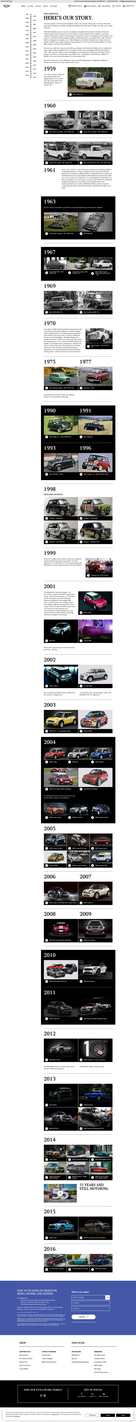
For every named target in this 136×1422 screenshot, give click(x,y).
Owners (45, 6)
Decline (108, 1415)
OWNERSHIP (98, 1352)
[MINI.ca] (5, 6)
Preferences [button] (17, 1416)
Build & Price (130, 6)
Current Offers (46, 1355)
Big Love (74, 1358)
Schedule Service (76, 6)
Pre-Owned (53, 6)
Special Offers (105, 6)
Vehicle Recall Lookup (101, 1372)
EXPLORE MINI (76, 1352)
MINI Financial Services (49, 1362)
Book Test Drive (91, 6)
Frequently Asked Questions (80, 1362)
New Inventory (23, 1355)
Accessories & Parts (100, 1362)
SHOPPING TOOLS (25, 1352)
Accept (123, 1415)
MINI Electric (76, 1355)
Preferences (92, 1415)
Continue (82, 1317)
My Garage (97, 1369)
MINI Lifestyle (98, 1365)
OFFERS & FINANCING (49, 1352)
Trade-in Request (47, 1358)
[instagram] (44, 1395)
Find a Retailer (23, 1369)
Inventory (118, 6)
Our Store (30, 6)
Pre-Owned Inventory (25, 1358)
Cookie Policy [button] (55, 1414)
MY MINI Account (99, 1355)
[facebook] (41, 1395)
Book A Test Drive (24, 1365)
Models (23, 6)
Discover (38, 6)
